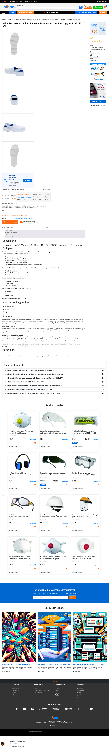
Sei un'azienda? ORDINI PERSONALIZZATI (86, 12)
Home (4, 19)
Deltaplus (48, 227)
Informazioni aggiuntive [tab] (11, 232)
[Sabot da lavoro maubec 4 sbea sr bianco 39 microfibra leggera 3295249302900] (18, 44)
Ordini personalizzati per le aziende (42, 690)
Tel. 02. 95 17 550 (54, 725)
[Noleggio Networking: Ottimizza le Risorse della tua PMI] (54, 637)
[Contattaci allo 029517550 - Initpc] (88, 7)
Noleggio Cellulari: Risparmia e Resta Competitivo (16, 665)
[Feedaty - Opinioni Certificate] (57, 694)
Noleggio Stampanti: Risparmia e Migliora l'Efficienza (88, 665)
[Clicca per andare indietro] (3, 496)
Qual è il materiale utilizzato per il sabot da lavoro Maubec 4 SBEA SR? (30, 370)
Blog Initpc (58, 690)
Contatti (36, 688)
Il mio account (15, 690)
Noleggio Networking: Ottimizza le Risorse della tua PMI (54, 665)
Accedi (99, 1)
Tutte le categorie (38, 692)
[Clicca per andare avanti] (105, 496)
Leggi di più (4, 210)
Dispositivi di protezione (27, 19)
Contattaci (27, 180)
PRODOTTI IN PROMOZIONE (25, 12)
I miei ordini (14, 697)
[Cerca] (81, 7)
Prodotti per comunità (13, 19)
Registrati (103, 1)
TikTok (80, 694)
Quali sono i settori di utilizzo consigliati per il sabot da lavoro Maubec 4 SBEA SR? (34, 374)
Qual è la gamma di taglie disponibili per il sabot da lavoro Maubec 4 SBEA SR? (33, 393)
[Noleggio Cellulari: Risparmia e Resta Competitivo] (19, 637)
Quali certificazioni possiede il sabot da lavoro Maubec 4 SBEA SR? (29, 389)
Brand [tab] (6, 235)
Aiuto (22, 1)
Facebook (80, 688)
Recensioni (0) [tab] (9, 237)
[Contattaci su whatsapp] (98, 7)
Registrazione (15, 688)
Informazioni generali (39, 694)
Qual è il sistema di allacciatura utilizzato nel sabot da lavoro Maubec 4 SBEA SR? (34, 386)
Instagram (81, 690)
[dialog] (2, 744)
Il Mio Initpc (7, 1)
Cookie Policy (39, 731)
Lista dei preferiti (15, 1)
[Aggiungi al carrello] (35, 442)
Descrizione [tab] (8, 230)
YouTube (81, 692)
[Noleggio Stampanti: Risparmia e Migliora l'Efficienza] (90, 637)
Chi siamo (57, 688)
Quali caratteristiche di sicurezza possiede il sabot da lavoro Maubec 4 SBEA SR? (34, 378)
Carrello (14, 692)
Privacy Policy (32, 731)
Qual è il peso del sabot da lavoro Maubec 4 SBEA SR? (24, 382)
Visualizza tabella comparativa (17, 746)
